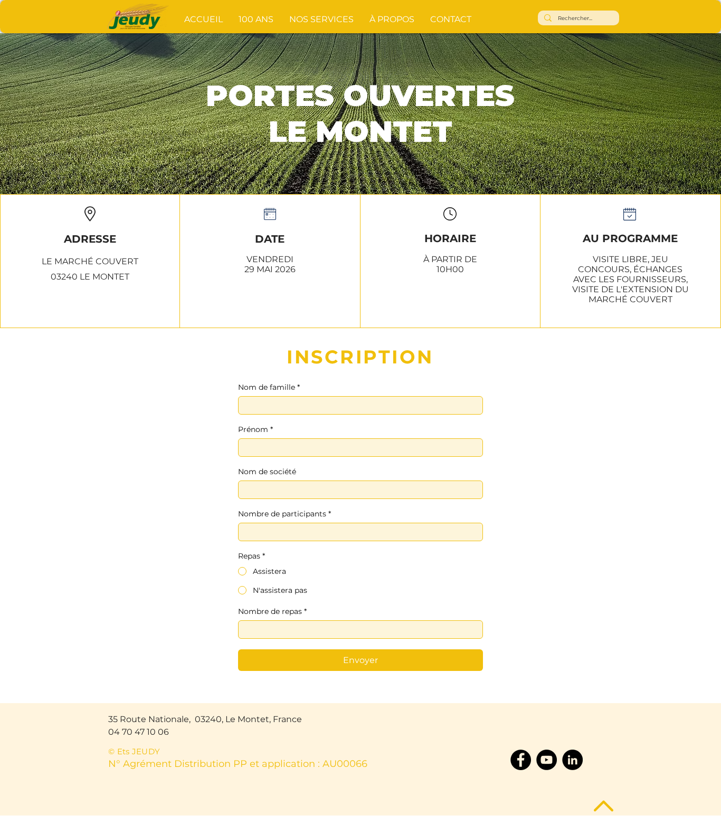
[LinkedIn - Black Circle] (572, 760)
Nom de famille (269, 387)
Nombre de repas (272, 611)
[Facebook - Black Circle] (520, 760)
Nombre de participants (284, 514)
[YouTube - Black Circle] (546, 760)
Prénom (255, 429)
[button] (321, 14)
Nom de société (267, 471)
